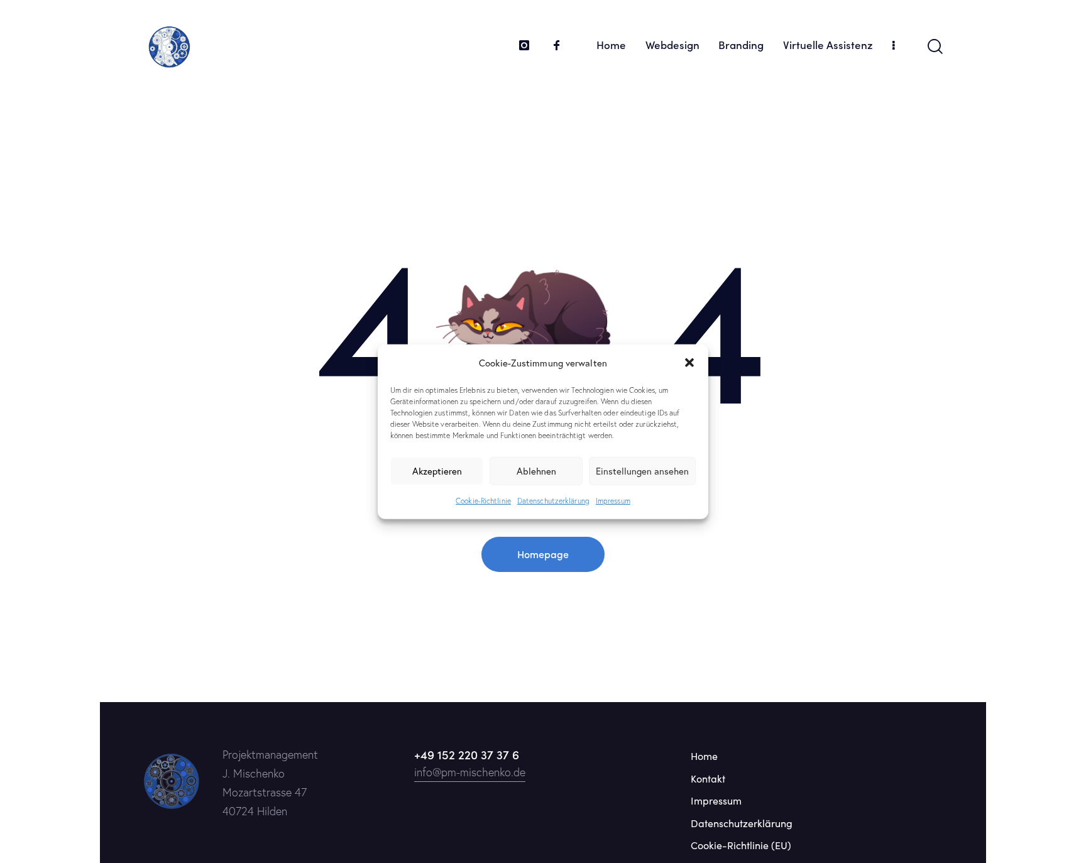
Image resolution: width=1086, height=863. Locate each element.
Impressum (613, 500)
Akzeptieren (437, 470)
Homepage (543, 554)
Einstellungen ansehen (642, 470)
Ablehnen (536, 470)
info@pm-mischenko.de (469, 772)
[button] (689, 362)
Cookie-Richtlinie (483, 500)
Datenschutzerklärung (553, 500)
